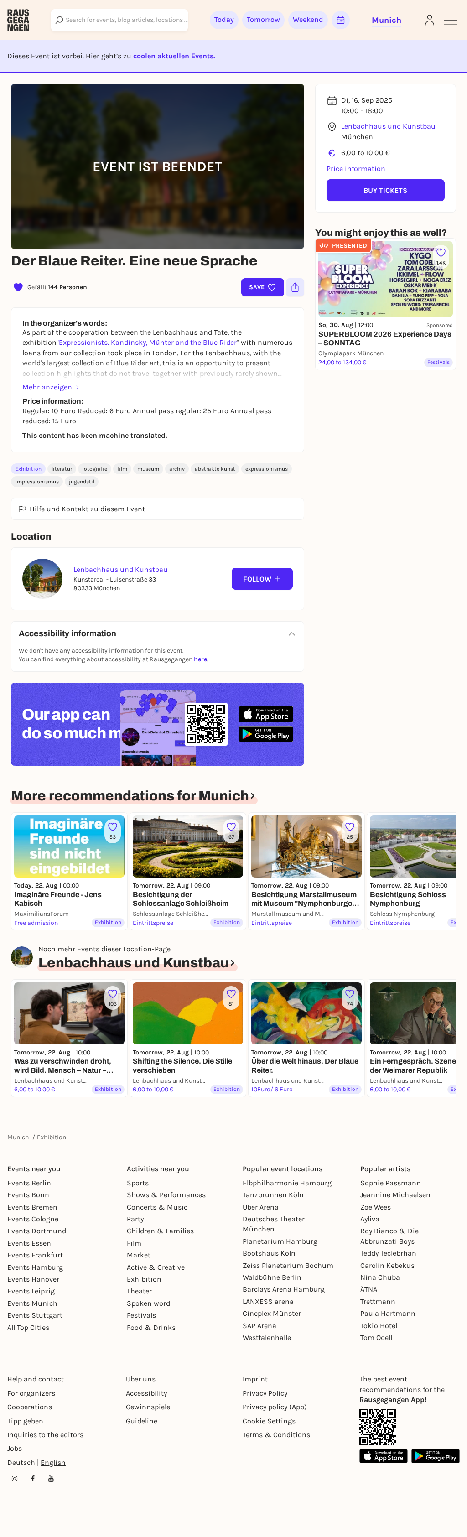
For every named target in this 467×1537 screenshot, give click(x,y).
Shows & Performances (166, 1194)
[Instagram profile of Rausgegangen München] (14, 1478)
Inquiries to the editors (45, 1434)
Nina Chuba (380, 1277)
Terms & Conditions (276, 1434)
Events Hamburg (35, 1267)
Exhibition (28, 469)
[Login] (429, 20)
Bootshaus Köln (269, 1253)
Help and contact (35, 1379)
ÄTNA (368, 1289)
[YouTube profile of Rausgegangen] (51, 1478)
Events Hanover (33, 1279)
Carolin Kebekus (387, 1265)
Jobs (14, 1448)
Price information (356, 168)
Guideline (141, 1421)
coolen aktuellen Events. (174, 56)
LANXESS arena (268, 1301)
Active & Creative (156, 1267)
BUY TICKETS (385, 190)
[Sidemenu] (450, 20)
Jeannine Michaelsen (395, 1194)
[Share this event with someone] (295, 287)
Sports (138, 1183)
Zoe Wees (375, 1207)
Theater (139, 1291)
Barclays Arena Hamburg (284, 1289)
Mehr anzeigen (47, 387)
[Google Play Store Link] (435, 1456)
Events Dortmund (36, 1230)
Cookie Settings (269, 1421)
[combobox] (119, 20)
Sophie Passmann (390, 1183)
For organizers (31, 1393)
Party (135, 1219)
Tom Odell (376, 1337)
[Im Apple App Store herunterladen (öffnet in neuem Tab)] (266, 714)
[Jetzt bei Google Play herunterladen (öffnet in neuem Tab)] (266, 734)
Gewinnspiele (148, 1406)
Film (134, 1243)
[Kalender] (341, 20)
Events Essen (29, 1243)
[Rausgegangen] (18, 20)
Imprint (255, 1379)
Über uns (141, 1379)
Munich (18, 1137)
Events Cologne (32, 1219)
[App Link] (377, 1427)
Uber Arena (261, 1207)
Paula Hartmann (387, 1313)
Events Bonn (28, 1194)
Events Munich (32, 1303)
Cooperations (29, 1406)
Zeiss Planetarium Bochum (288, 1265)
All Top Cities (28, 1327)
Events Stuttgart (34, 1315)
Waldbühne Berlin (272, 1277)
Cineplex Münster (272, 1313)
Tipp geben (25, 1421)
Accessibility (146, 1393)
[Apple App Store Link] (383, 1456)
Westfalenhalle (267, 1337)
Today (224, 19)
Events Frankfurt (35, 1255)
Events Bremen (32, 1207)
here (200, 659)
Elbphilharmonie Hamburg (287, 1183)
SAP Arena (259, 1325)
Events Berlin (29, 1183)
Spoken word (148, 1303)
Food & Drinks (151, 1327)
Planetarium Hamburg (280, 1241)
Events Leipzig (31, 1291)
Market (138, 1255)
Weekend (308, 19)
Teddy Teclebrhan (388, 1253)
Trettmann (377, 1301)
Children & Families (160, 1230)
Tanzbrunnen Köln (273, 1194)
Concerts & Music (157, 1207)
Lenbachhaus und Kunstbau (388, 126)
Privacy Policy (265, 1393)
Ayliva (369, 1219)
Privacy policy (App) (275, 1406)
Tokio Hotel (378, 1325)
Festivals (141, 1315)
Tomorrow (263, 19)
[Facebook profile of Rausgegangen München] (33, 1478)
